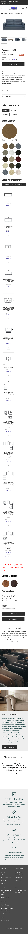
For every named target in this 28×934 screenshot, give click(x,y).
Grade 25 (14, 114)
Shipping (4, 57)
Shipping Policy (18, 877)
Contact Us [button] (4, 901)
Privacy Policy (18, 872)
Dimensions (6, 88)
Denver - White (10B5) (18, 172)
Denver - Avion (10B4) (18, 146)
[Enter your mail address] (11, 920)
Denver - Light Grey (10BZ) (5, 153)
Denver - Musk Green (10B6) (12, 146)
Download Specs (6, 90)
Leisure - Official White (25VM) (9, 131)
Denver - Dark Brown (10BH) (5, 172)
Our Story (3, 872)
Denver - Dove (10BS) (12, 159)
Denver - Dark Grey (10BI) (18, 166)
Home (2, 13)
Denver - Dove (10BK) (12, 166)
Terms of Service (19, 875)
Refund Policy (18, 880)
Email (2, 917)
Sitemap (3, 883)
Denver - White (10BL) (5, 166)
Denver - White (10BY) (12, 153)
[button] (9, 747)
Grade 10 (5, 110)
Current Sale (4, 880)
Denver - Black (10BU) (18, 153)
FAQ (2, 875)
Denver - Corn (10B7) (5, 146)
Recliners (11, 13)
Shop (6, 13)
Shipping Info (6, 96)
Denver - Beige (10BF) (12, 172)
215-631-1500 (5, 897)
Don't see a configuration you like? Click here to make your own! (12, 567)
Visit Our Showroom (6, 877)
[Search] (23, 8)
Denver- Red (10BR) (18, 159)
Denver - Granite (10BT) (5, 159)
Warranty (5, 100)
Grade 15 (14, 110)
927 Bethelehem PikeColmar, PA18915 (6, 892)
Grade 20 (5, 114)
